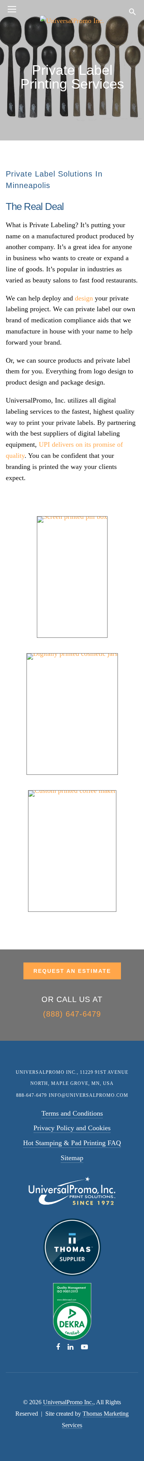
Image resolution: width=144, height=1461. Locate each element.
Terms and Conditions (72, 1113)
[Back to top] (125, 1439)
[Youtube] (84, 1346)
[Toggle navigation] (12, 10)
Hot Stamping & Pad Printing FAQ (72, 1143)
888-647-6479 (31, 1095)
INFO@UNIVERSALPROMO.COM (88, 1095)
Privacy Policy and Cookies (72, 1128)
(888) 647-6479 (72, 1014)
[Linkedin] (70, 1346)
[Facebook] (58, 1346)
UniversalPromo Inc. (68, 1402)
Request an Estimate (72, 971)
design (84, 298)
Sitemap (72, 1158)
